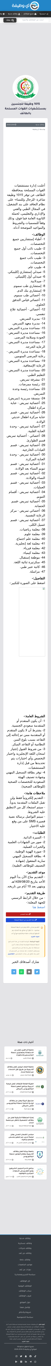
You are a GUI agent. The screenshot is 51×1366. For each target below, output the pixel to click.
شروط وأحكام (25, 1313)
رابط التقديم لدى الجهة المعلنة (24, 920)
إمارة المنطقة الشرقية (25, 1126)
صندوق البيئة (28, 1109)
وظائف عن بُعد (25, 1253)
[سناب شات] (25, 1356)
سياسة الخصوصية (25, 1317)
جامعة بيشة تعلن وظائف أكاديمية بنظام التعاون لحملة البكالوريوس (21, 1154)
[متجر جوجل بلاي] (16, 1362)
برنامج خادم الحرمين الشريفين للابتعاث (24, 1176)
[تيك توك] (35, 1356)
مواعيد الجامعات (25, 1265)
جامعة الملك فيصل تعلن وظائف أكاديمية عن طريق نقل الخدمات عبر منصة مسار (20, 1069)
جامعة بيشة (28, 1159)
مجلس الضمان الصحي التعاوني (24, 1143)
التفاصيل (11, 954)
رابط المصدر (24, 914)
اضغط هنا (39, 907)
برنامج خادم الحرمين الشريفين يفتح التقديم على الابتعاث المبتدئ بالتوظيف (21, 1171)
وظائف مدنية (40, 125)
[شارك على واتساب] (21, 971)
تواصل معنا (25, 1308)
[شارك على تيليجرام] (13, 971)
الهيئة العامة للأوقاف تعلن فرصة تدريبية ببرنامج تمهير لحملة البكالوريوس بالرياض (20, 1086)
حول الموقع (25, 1303)
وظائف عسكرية (25, 1244)
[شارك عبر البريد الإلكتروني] (29, 971)
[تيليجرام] (30, 1362)
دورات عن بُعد (25, 1270)
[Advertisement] (25, 48)
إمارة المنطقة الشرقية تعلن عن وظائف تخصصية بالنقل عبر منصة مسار (20, 1120)
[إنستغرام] (16, 1356)
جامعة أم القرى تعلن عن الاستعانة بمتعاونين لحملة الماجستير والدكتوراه (22, 1052)
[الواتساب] (35, 1362)
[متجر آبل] (20, 1362)
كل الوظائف (25, 1281)
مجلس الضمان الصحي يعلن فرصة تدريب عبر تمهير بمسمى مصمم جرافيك (21, 1137)
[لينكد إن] (25, 1362)
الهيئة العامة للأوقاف (26, 1092)
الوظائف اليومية (25, 1286)
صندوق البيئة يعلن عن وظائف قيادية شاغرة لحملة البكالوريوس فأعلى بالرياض (20, 1103)
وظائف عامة (25, 1260)
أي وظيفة (28, 1349)
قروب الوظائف (25, 1296)
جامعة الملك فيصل (26, 1075)
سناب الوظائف (25, 1291)
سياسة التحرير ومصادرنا (25, 1275)
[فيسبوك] (30, 1356)
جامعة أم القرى (27, 1058)
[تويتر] (20, 1356)
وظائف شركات (25, 1249)
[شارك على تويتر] (37, 971)
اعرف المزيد (35, 937)
